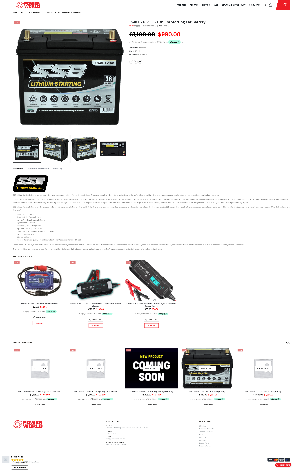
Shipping (206, 5)
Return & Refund (205, 446)
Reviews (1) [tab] (57, 169)
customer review (149, 26)
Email (140, 62)
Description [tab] (18, 169)
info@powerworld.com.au (115, 439)
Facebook (131, 62)
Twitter (136, 62)
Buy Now (39, 323)
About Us (194, 5)
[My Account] (270, 5)
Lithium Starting (141, 54)
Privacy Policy (204, 443)
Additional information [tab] (38, 169)
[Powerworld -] (28, 5)
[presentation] (13, 77)
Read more (40, 405)
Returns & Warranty (206, 429)
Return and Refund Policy (233, 5)
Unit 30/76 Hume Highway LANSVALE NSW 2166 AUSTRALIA (127, 428)
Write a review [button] (19, 467)
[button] (287, 342)
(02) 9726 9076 (111, 433)
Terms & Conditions (206, 432)
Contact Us (254, 5)
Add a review (164, 26)
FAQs (201, 434)
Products (181, 5)
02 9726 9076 (284, 465)
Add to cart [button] (41, 317)
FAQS (216, 5)
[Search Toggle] (265, 5)
